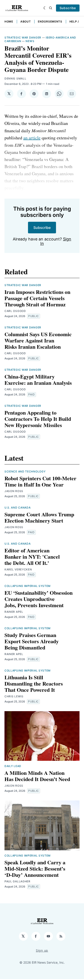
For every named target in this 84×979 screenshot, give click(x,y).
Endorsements (50, 21)
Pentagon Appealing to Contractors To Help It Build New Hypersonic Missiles (37, 419)
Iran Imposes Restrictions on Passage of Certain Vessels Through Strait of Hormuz (37, 298)
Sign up (42, 950)
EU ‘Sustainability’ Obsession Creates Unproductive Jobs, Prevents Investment (38, 599)
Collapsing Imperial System (27, 586)
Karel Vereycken (18, 569)
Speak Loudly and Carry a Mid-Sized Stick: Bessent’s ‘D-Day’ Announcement (34, 868)
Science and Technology (24, 471)
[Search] (50, 8)
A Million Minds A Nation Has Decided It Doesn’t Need (37, 776)
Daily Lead (12, 766)
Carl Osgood (15, 311)
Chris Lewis (14, 696)
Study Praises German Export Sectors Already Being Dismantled (31, 641)
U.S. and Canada (17, 507)
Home (8, 21)
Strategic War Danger (22, 37)
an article (32, 138)
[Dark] (45, 8)
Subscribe (68, 8)
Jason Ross (13, 491)
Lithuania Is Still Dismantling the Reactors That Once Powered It (33, 683)
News (30, 41)
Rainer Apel (13, 611)
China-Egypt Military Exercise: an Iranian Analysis (38, 379)
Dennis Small (15, 78)
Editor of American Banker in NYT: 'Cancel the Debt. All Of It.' (32, 556)
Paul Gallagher (17, 881)
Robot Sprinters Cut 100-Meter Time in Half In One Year (40, 481)
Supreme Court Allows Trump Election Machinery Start (39, 517)
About (25, 21)
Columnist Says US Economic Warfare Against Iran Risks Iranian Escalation (38, 340)
